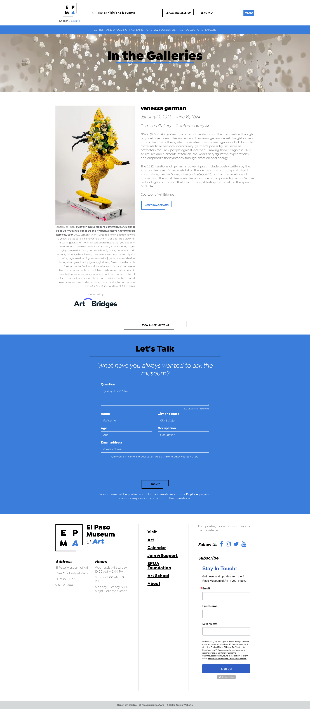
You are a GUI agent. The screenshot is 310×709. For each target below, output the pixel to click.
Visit (152, 532)
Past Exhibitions (140, 29)
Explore (210, 29)
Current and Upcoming (111, 29)
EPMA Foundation (159, 565)
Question (108, 384)
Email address (112, 442)
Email (206, 588)
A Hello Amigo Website (180, 705)
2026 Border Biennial (168, 29)
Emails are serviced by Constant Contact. (227, 659)
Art (150, 539)
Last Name (209, 623)
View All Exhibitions (155, 325)
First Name (209, 606)
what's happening (156, 205)
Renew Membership (178, 12)
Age (104, 428)
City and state (168, 414)
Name (105, 414)
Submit (155, 484)
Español (76, 20)
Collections (194, 29)
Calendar (156, 547)
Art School (158, 575)
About (153, 583)
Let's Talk (207, 12)
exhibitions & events (119, 13)
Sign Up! (226, 669)
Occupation (167, 428)
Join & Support (162, 555)
